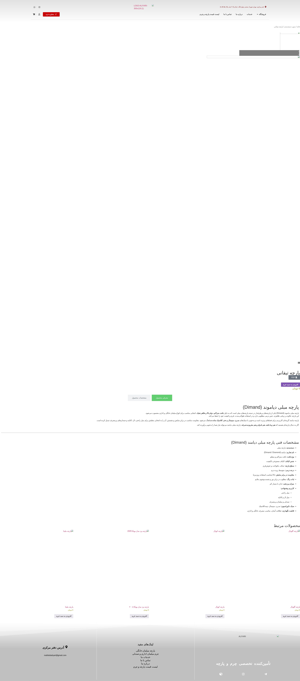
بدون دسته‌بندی (290, 27)
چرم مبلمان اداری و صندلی (145, 654)
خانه (298, 27)
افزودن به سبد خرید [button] (290, 616)
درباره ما (145, 663)
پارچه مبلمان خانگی (145, 650)
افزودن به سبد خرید (290, 385)
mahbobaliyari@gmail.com (55, 655)
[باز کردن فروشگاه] (257, 14)
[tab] (162, 398)
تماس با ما (145, 660)
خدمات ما (145, 657)
